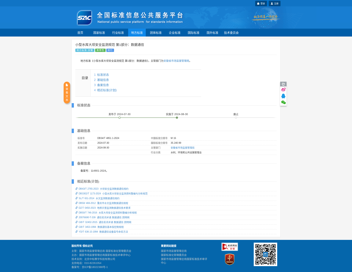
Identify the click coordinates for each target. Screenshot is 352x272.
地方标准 (137, 32)
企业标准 (175, 32)
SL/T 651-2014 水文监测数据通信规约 (99, 198)
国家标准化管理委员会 (174, 254)
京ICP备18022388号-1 (95, 267)
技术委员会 (231, 32)
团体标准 (156, 32)
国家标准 (99, 32)
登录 (262, 3)
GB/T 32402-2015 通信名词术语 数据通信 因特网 (105, 222)
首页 (80, 32)
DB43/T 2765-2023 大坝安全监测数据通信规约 (104, 188)
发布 (120, 114)
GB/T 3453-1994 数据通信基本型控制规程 (101, 227)
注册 (275, 3)
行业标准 (118, 32)
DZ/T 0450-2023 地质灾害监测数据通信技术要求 (105, 207)
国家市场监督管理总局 (174, 250)
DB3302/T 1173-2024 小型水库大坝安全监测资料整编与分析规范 (113, 193)
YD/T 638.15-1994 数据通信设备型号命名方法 (103, 231)
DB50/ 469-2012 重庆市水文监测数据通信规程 (103, 203)
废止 (236, 114)
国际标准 (193, 32)
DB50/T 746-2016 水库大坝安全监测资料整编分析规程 (108, 212)
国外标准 (212, 32)
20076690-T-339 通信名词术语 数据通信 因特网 (104, 217)
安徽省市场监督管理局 (176, 60)
